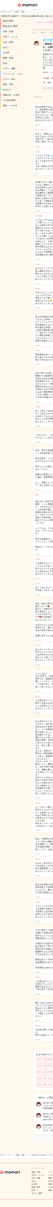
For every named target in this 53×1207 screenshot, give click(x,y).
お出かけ (7, 89)
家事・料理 (8, 58)
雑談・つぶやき (10, 105)
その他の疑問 (9, 100)
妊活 (5, 63)
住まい (6, 47)
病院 (47, 78)
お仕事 (6, 52)
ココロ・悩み (9, 79)
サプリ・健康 (9, 68)
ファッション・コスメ (13, 74)
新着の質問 (8, 21)
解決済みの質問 (10, 26)
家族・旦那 (8, 84)
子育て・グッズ (10, 37)
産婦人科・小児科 (11, 95)
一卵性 (48, 83)
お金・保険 (8, 42)
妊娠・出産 (8, 31)
